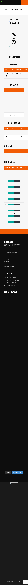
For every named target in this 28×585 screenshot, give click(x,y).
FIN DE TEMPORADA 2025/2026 (12, 280)
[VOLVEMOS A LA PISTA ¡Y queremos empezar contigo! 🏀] (9, 345)
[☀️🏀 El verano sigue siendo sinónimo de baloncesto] (19, 415)
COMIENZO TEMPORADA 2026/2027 (13, 276)
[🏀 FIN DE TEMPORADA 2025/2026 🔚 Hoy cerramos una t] (9, 433)
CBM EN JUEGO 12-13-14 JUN (11, 285)
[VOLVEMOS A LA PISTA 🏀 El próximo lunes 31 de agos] (19, 344)
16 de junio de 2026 (10, 287)
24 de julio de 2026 (10, 282)
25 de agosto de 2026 (11, 277)
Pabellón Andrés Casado (14, 89)
